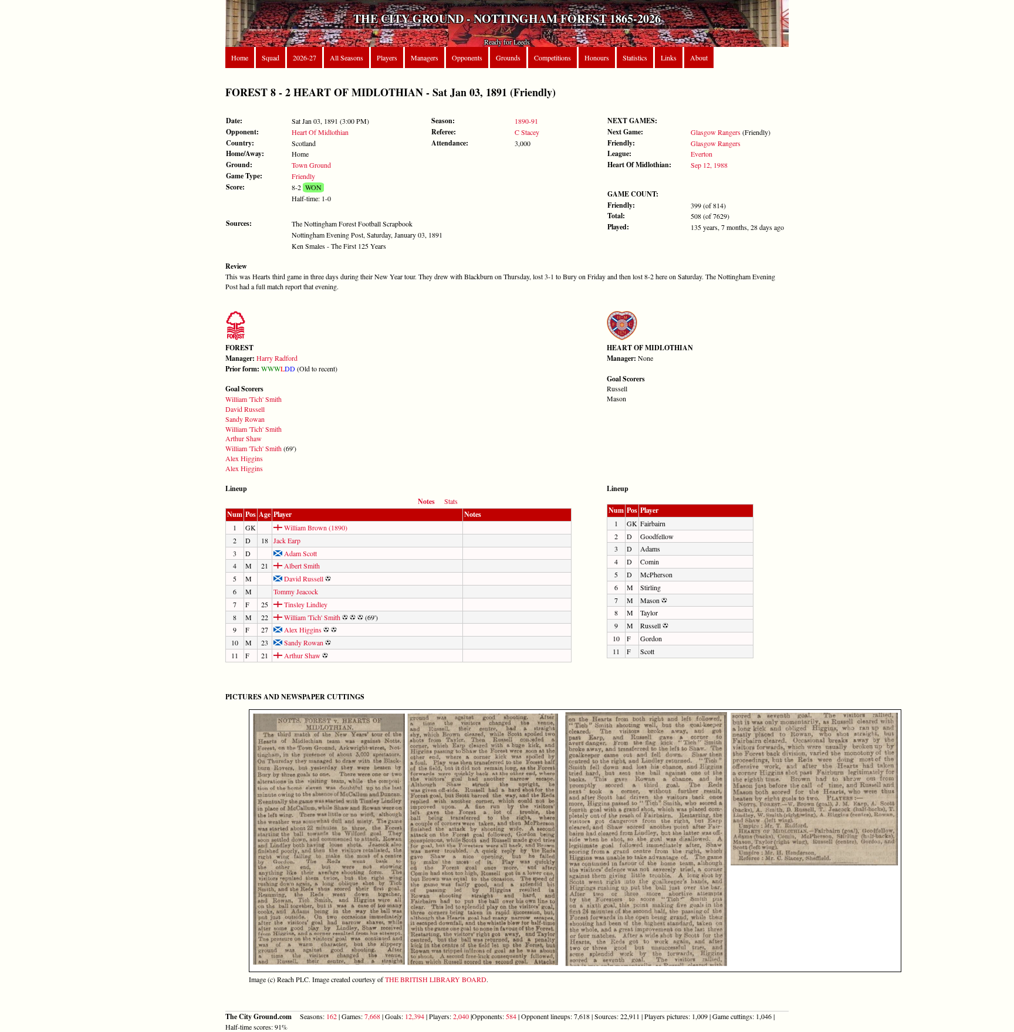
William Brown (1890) (314, 527)
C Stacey (527, 132)
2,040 (461, 1016)
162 (331, 1016)
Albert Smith (301, 565)
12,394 (414, 1016)
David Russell (245, 409)
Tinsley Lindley (304, 604)
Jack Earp (286, 540)
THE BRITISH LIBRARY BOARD (435, 979)
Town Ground (311, 165)
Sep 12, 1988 (709, 165)
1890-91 (526, 121)
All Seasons (346, 57)
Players (387, 57)
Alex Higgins (244, 458)
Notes (426, 501)
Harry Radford (277, 358)
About (699, 57)
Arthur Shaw (243, 438)
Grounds (508, 57)
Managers (424, 57)
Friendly (303, 176)
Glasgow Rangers (716, 132)
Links (669, 57)
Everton (701, 153)
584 (511, 1016)
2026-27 (304, 57)
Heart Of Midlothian (320, 132)
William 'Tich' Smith (253, 399)
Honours (596, 57)
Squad (270, 57)
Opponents (467, 57)
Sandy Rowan (245, 419)
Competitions (552, 57)
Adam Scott (299, 553)
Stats (451, 501)
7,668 (372, 1016)
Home (239, 57)
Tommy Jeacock (295, 591)
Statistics (635, 57)
